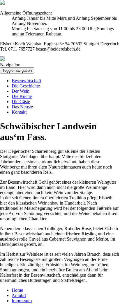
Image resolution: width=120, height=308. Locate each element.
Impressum (22, 300)
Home (17, 290)
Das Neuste (22, 106)
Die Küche (22, 96)
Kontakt (19, 112)
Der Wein (20, 91)
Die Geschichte (26, 85)
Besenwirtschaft (26, 80)
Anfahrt (19, 295)
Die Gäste (21, 101)
